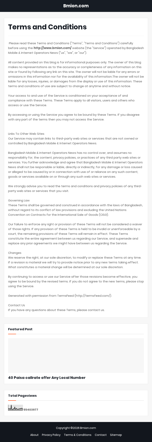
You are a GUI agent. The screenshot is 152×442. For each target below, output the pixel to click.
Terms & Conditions (77, 435)
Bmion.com (76, 6)
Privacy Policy (51, 435)
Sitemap (116, 435)
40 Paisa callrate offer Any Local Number (47, 377)
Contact (101, 435)
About (34, 435)
